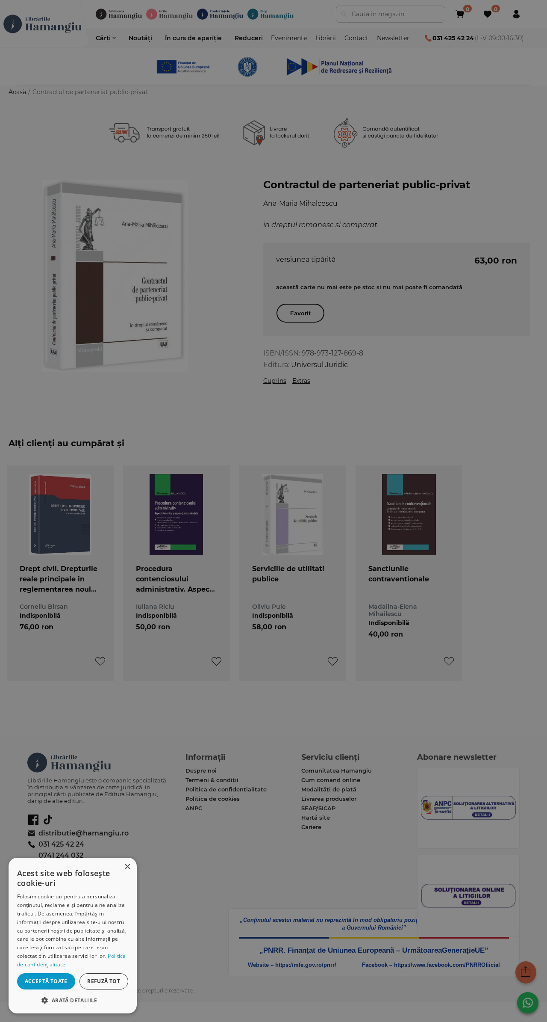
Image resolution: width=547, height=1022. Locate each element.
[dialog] (73, 935)
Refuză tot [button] (103, 981)
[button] (72, 1000)
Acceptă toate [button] (46, 981)
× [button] (127, 867)
